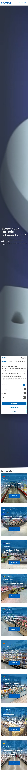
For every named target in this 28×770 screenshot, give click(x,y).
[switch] (24, 389)
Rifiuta (14, 411)
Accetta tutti (14, 403)
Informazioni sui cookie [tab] (20, 361)
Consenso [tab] (4, 361)
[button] (25, 2)
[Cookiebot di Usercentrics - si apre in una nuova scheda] (20, 358)
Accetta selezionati (14, 407)
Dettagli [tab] (11, 361)
